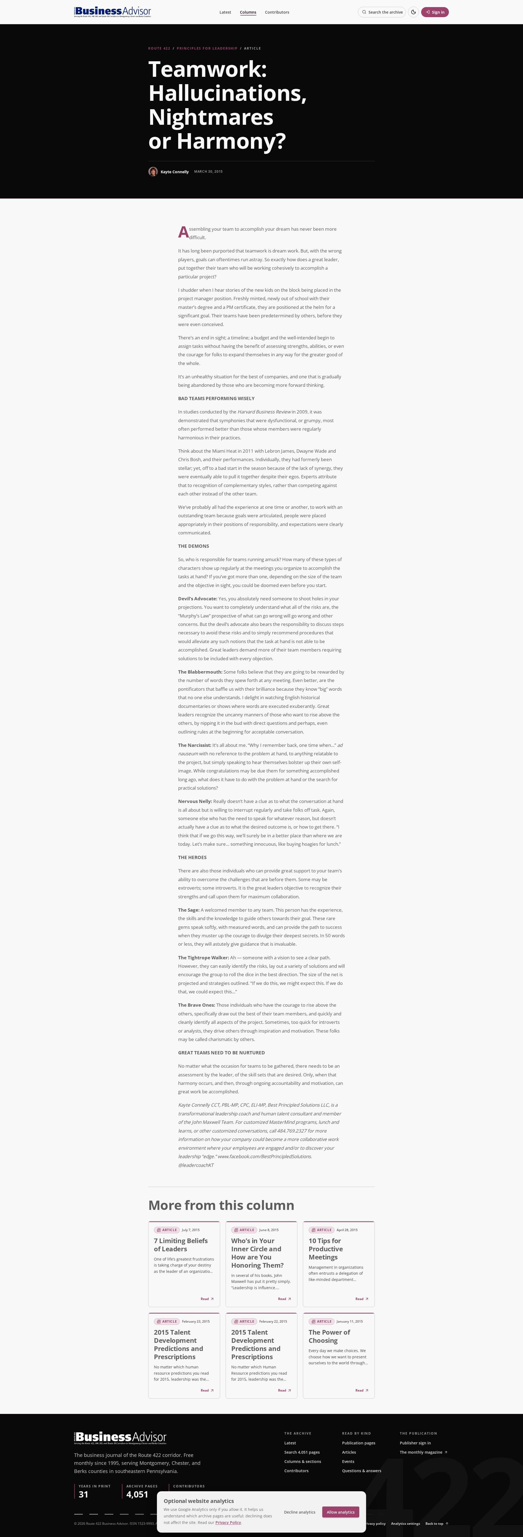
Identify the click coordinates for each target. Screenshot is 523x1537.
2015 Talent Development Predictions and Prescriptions (178, 1344)
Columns (248, 12)
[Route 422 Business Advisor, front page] (112, 12)
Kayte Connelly (175, 171)
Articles (349, 1452)
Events (348, 1461)
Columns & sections (302, 1461)
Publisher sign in (415, 1442)
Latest (225, 12)
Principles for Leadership (207, 48)
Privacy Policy (228, 1522)
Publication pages (358, 1442)
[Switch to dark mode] (413, 12)
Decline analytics (299, 1512)
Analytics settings (405, 1523)
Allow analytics (341, 1512)
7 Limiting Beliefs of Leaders (181, 1244)
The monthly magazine (421, 1452)
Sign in (438, 12)
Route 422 (159, 48)
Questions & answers (361, 1470)
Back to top (434, 1523)
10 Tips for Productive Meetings (326, 1248)
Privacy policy (374, 1523)
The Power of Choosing (329, 1336)
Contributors (277, 12)
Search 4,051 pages (302, 1452)
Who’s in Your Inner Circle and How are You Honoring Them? (257, 1253)
